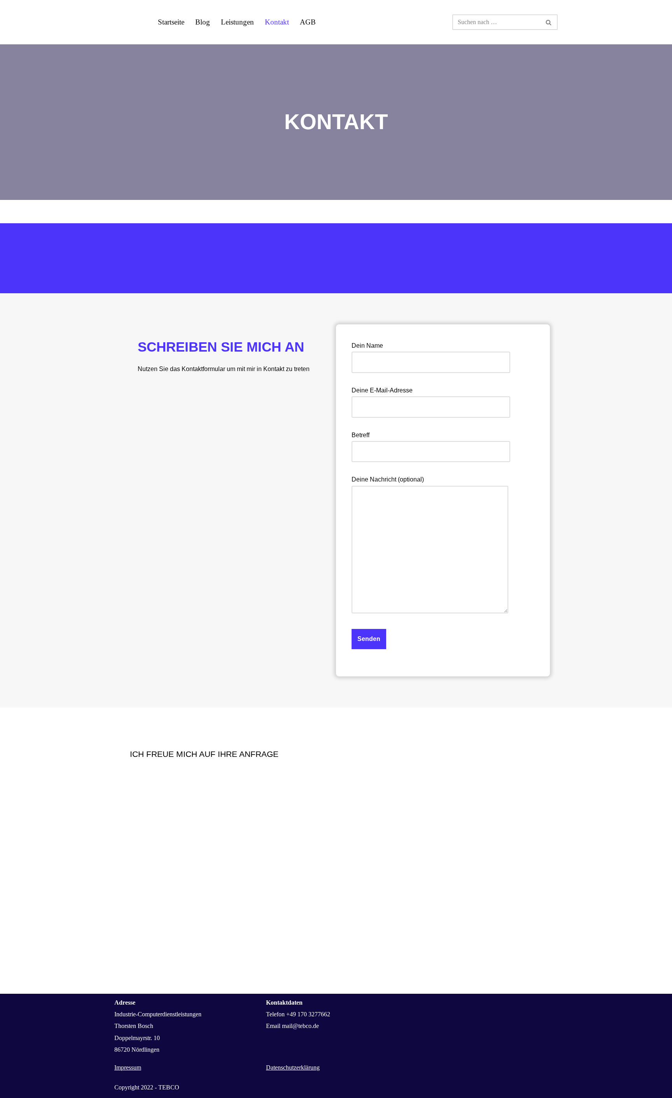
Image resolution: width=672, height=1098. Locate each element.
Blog (202, 22)
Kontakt (277, 22)
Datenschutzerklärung (293, 1067)
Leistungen (237, 22)
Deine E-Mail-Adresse (382, 390)
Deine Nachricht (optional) (388, 479)
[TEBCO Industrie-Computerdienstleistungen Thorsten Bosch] (129, 22)
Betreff (360, 435)
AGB (308, 22)
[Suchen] (549, 22)
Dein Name (367, 345)
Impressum (127, 1067)
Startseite (171, 22)
